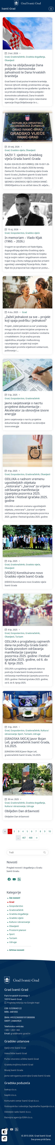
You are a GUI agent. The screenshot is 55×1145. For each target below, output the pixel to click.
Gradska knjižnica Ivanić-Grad (18, 1064)
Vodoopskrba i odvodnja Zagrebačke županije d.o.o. (29, 1106)
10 (49, 831)
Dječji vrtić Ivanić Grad (15, 1047)
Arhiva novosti (16, 950)
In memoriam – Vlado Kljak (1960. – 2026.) (23, 239)
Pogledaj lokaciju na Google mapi (23, 1002)
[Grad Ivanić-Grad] (21, 980)
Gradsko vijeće (18, 150)
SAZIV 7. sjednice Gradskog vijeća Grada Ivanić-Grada (23, 157)
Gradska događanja (35, 56)
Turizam (19, 636)
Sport (20, 734)
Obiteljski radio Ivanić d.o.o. (17, 1111)
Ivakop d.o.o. (10, 1089)
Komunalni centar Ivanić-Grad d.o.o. (21, 1100)
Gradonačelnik (18, 56)
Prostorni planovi (17, 930)
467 (24, 837)
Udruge (36, 734)
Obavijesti (9, 60)
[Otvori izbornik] (51, 8)
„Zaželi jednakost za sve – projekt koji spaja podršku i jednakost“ (27, 319)
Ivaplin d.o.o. (10, 1095)
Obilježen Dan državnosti (22, 811)
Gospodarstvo (17, 233)
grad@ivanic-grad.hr (20, 1033)
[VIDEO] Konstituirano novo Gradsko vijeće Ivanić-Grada (24, 574)
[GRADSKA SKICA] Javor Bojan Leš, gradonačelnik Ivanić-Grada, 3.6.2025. (27, 742)
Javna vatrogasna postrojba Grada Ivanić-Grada (27, 1075)
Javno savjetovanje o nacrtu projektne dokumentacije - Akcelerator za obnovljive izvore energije (27, 408)
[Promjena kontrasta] (4, 1132)
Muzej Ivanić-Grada (13, 1070)
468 (30, 837)
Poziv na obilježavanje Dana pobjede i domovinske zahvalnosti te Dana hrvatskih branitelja (25, 70)
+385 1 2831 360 (12, 1030)
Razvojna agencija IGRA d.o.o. (18, 1117)
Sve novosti (14, 897)
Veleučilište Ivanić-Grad (15, 1053)
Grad (7, 56)
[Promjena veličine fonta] (4, 1138)
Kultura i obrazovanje (15, 806)
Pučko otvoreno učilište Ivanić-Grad (21, 1058)
